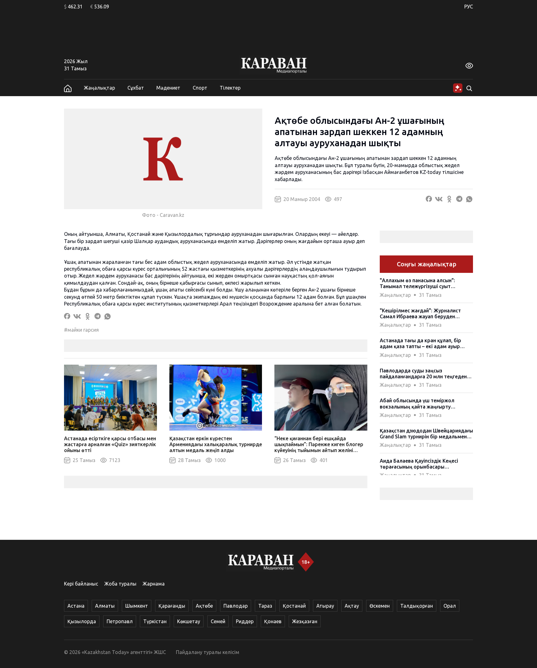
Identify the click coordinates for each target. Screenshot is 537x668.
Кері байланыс (81, 583)
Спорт (200, 88)
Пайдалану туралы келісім (207, 652)
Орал (449, 606)
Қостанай (294, 606)
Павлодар (235, 606)
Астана (76, 606)
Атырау (325, 606)
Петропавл (120, 621)
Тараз (265, 606)
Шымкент (136, 606)
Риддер (245, 621)
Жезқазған (304, 621)
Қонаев (273, 621)
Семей (218, 621)
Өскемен (379, 606)
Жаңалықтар (99, 88)
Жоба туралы (120, 583)
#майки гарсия (81, 330)
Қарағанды (171, 606)
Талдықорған (416, 606)
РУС (468, 6)
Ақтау (352, 606)
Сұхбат (135, 88)
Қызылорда (81, 621)
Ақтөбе (204, 606)
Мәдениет (168, 88)
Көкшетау (188, 621)
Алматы (105, 606)
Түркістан (155, 621)
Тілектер (230, 88)
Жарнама (154, 583)
